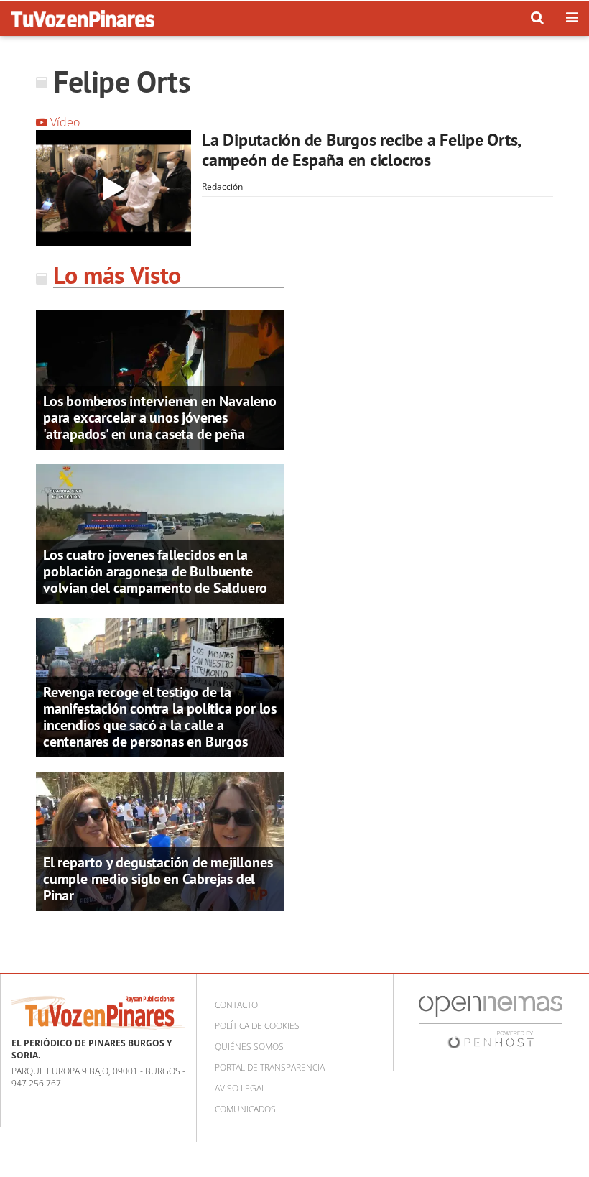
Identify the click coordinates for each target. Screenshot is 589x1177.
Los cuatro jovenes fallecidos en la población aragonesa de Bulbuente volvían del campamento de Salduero (155, 571)
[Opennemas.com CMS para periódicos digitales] (490, 1021)
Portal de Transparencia (270, 1067)
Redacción (222, 186)
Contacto (236, 1005)
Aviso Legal (240, 1088)
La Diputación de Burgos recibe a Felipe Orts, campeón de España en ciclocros (361, 150)
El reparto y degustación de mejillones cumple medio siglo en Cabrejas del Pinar (157, 879)
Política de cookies (257, 1026)
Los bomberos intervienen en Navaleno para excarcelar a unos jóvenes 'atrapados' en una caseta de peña (160, 417)
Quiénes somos (249, 1046)
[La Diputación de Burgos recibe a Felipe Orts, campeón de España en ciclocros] (113, 188)
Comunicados (245, 1109)
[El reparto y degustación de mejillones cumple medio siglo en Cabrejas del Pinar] (160, 841)
